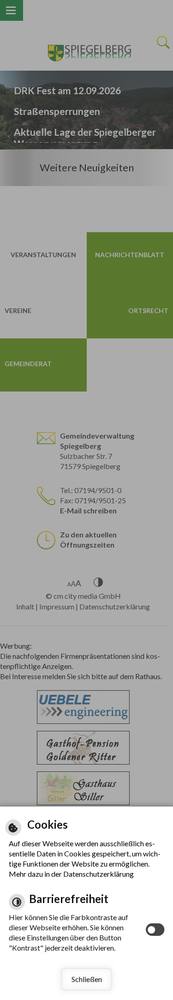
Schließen (87, 979)
